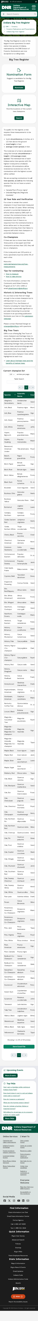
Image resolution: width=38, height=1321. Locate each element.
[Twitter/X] (9, 1200)
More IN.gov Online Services (9, 1162)
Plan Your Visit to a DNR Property (26, 1188)
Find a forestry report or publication (25, 1156)
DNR (7, 26)
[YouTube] (18, 1200)
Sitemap (18, 1248)
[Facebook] (4, 1200)
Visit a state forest (24, 1141)
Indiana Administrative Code (18, 1279)
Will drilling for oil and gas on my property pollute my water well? (18, 1113)
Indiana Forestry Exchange (8, 1146)
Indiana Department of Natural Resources (21, 7)
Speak (18, 1296)
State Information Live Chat (18, 1212)
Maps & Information (18, 1263)
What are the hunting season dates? (16, 1103)
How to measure (12, 274)
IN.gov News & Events (18, 1267)
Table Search (19, 379)
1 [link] (26, 387)
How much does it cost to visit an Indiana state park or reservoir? (18, 1094)
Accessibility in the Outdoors (25, 1193)
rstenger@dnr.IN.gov (11, 326)
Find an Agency (18, 1220)
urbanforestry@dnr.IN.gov (18, 288)
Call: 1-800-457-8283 (18, 1224)
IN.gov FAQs (18, 1252)
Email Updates (18, 1271)
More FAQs (9, 1118)
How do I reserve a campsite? (14, 1099)
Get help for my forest (26, 1162)
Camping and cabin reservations (9, 1141)
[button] (15, 395)
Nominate (19, 87)
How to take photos (13, 276)
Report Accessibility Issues (18, 1302)
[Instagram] (14, 1200)
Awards (18, 1283)
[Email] (28, 1200)
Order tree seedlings (24, 1167)
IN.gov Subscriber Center (9, 1167)
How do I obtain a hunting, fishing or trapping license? (15, 1107)
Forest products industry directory (9, 1151)
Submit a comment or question (24, 1172)
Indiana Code (18, 1275)
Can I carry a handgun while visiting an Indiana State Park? (16, 1088)
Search (19, 118)
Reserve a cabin (25, 1151)
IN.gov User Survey (18, 1236)
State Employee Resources (18, 1255)
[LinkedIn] (23, 1200)
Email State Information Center (18, 1216)
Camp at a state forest (26, 1146)
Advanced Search (18, 1240)
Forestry (15, 26)
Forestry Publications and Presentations (21, 29)
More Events (10, 1075)
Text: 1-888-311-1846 (18, 1228)
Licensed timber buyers (8, 1157)
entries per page (23, 374)
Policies (18, 1244)
